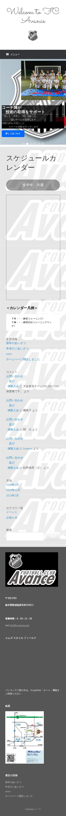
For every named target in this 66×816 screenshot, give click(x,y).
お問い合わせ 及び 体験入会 (15, 381)
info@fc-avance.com (19, 625)
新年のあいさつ (16, 343)
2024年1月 (12, 484)
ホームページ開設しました (23, 359)
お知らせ (11, 517)
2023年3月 (12, 495)
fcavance (27, 448)
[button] (23, 144)
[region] (33, 103)
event (9, 354)
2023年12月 (13, 490)
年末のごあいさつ (17, 348)
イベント (11, 512)
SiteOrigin (29, 809)
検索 (9, 530)
